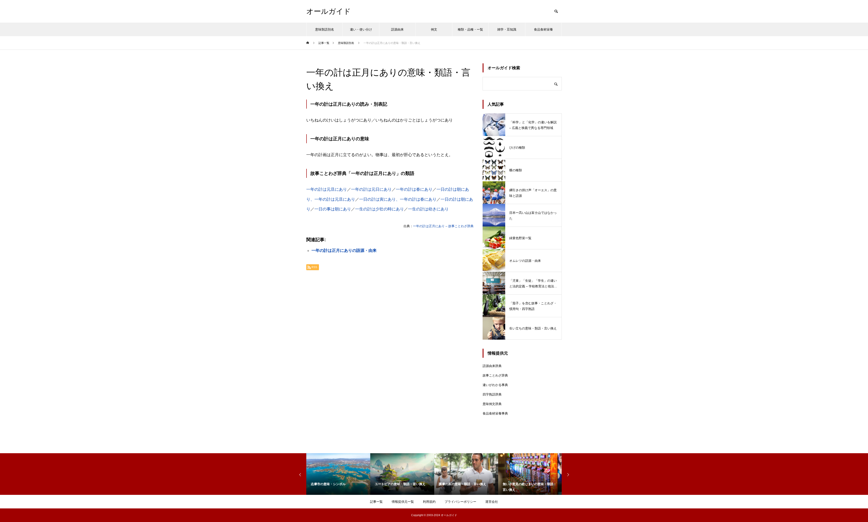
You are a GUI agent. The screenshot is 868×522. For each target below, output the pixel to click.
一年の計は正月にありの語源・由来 (344, 250)
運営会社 (491, 501)
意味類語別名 (324, 29)
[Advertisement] (390, 330)
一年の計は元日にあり (371, 189)
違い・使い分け (361, 29)
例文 (434, 29)
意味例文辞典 (492, 404)
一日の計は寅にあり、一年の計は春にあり (397, 199)
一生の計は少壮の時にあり (379, 209)
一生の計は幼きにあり (428, 209)
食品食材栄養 (543, 29)
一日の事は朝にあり (332, 209)
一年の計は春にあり (414, 189)
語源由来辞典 (492, 366)
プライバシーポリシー (460, 501)
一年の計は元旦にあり (326, 189)
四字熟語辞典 (492, 394)
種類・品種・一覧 (470, 29)
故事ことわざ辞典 (495, 375)
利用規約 (429, 501)
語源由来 (397, 29)
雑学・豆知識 (506, 29)
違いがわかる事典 (495, 385)
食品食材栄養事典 (495, 413)
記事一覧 (376, 501)
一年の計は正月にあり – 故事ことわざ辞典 (443, 226)
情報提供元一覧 (403, 501)
